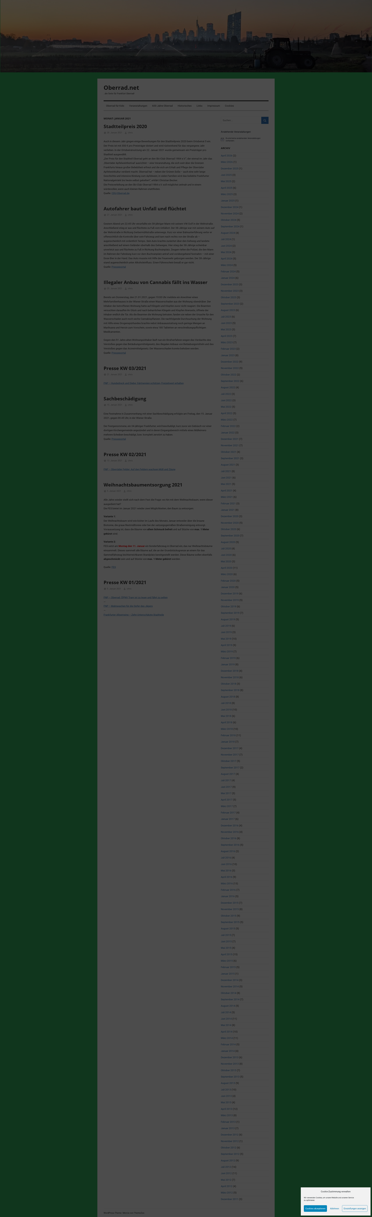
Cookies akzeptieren (315, 1208)
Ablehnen (334, 1208)
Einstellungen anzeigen (355, 1208)
